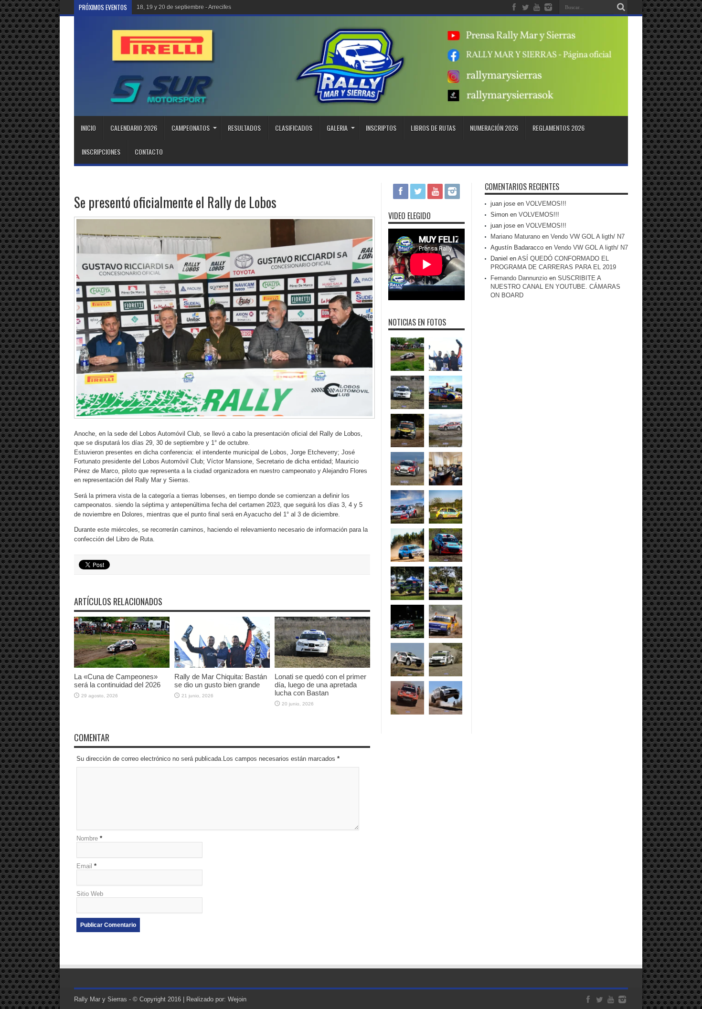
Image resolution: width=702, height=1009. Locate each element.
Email (84, 866)
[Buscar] (621, 7)
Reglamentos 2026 (558, 128)
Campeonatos (190, 128)
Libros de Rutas (433, 128)
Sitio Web (89, 893)
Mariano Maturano (515, 236)
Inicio (88, 128)
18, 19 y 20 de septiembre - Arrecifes (184, 7)
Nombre (87, 838)
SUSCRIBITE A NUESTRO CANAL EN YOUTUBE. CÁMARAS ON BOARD (555, 286)
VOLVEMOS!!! (546, 203)
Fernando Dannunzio (518, 278)
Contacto (149, 152)
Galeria (337, 128)
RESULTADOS (244, 128)
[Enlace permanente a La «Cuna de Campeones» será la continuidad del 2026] (122, 665)
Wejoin (237, 999)
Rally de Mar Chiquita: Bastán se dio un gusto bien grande (220, 681)
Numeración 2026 (494, 128)
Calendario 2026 (133, 128)
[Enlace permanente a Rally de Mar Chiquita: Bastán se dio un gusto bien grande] (222, 665)
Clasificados (293, 128)
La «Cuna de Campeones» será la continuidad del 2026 (117, 681)
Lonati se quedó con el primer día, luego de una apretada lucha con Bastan (320, 685)
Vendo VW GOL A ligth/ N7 (588, 236)
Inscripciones (101, 152)
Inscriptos (381, 128)
